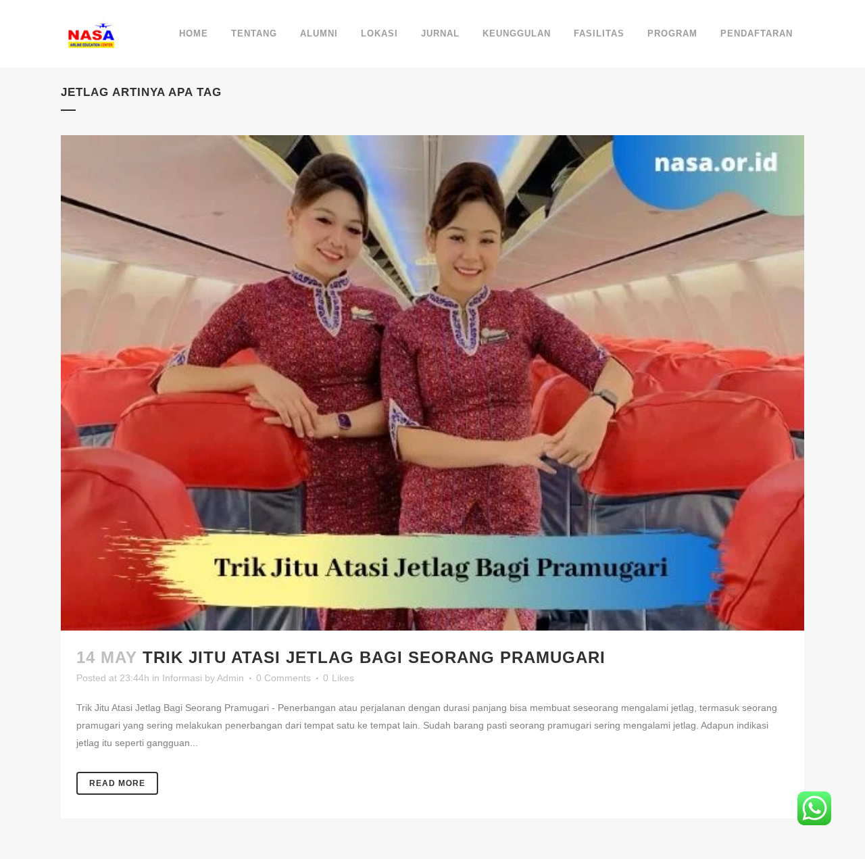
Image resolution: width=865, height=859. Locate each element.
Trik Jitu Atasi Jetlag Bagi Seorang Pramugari (374, 657)
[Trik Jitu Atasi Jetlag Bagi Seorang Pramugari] (432, 383)
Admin (230, 677)
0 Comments (283, 677)
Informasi (182, 677)
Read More (117, 783)
